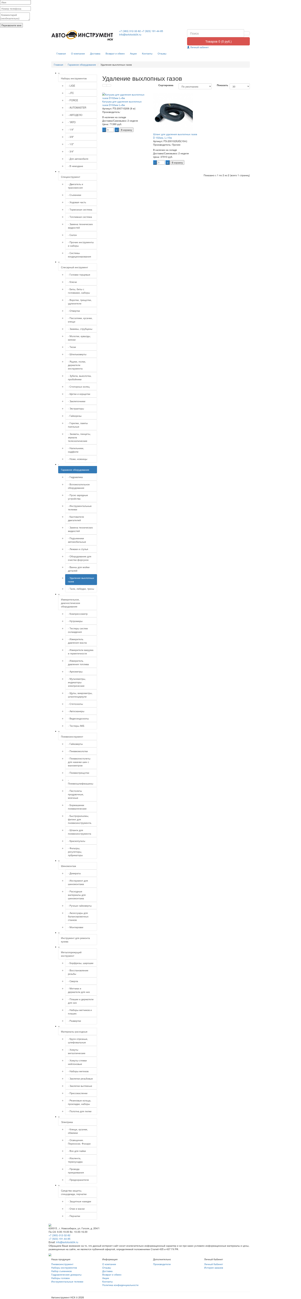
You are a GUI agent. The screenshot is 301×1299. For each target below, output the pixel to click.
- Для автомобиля (78, 158)
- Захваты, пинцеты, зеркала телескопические (79, 437)
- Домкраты (74, 873)
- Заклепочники (76, 401)
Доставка (95, 53)
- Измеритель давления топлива (78, 662)
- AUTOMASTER (77, 107)
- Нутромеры (75, 621)
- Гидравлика (75, 477)
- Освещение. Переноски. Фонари (79, 1141)
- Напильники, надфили (76, 449)
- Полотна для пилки (79, 1111)
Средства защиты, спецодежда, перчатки (74, 1192)
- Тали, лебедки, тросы (81, 588)
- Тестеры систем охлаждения (78, 630)
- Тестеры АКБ (76, 725)
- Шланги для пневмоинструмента (79, 831)
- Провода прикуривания (76, 1170)
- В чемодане (75, 166)
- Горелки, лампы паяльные (78, 424)
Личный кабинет (199, 47)
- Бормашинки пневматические (77, 806)
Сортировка (165, 85)
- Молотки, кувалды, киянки (79, 337)
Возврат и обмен (115, 53)
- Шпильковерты (77, 354)
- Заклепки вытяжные (80, 1085)
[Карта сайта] (50, 1254)
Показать (220, 85)
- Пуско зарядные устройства (78, 496)
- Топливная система (80, 216)
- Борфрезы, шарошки (80, 963)
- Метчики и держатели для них (79, 990)
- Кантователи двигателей (76, 518)
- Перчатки (74, 1216)
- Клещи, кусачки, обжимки (78, 1130)
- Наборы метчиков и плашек (80, 1011)
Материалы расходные (74, 1031)
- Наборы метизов (78, 1071)
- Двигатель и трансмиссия (75, 185)
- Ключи (72, 282)
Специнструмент (70, 176)
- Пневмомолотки (78, 751)
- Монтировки (75, 927)
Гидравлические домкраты (66, 1274)
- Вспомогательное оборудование (79, 486)
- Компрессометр (78, 613)
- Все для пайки (77, 1151)
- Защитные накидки (79, 1201)
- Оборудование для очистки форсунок (79, 558)
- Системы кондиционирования (79, 254)
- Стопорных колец (79, 386)
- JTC (71, 93)
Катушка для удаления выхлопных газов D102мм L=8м (122, 103)
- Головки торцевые (79, 274)
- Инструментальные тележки (80, 507)
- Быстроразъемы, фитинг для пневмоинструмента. (80, 819)
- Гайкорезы (75, 415)
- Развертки (74, 1020)
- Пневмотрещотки (78, 772)
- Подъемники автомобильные (77, 539)
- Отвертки (74, 310)
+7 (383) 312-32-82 (130, 31)
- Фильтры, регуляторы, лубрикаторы (75, 851)
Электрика (67, 1122)
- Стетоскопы (75, 704)
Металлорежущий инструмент (71, 953)
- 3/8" (71, 136)
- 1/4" (71, 129)
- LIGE (71, 85)
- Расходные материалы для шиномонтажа (77, 895)
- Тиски (72, 347)
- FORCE (73, 100)
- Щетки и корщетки (79, 394)
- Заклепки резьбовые (80, 1078)
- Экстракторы (76, 408)
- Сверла (73, 981)
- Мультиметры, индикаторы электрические (77, 682)
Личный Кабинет (213, 1264)
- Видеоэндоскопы (78, 718)
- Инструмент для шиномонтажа (78, 882)
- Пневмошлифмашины (80, 781)
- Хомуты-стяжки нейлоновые (77, 1062)
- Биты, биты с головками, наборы (79, 290)
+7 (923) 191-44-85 (152, 31)
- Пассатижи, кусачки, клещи (80, 319)
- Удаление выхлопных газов (81, 579)
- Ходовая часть (77, 202)
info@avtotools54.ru (130, 34)
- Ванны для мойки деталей (79, 568)
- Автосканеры (76, 711)
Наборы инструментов (74, 78)
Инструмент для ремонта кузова (75, 939)
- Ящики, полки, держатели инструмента (77, 365)
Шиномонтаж (68, 866)
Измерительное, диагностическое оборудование (70, 603)
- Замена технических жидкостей (80, 225)
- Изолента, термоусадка (75, 1159)
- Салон (72, 235)
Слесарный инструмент (74, 267)
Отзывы (162, 53)
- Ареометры (75, 671)
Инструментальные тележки (67, 1281)
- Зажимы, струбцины (80, 328)
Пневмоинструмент (72, 736)
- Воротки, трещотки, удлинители (80, 301)
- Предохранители (78, 1179)
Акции (133, 53)
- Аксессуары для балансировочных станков (78, 916)
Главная (61, 53)
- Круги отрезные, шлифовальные (78, 1040)
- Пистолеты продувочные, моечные (76, 794)
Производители (162, 1264)
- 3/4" (71, 151)
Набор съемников (61, 1271)
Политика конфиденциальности (120, 1285)
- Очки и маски (76, 1208)
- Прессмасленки (77, 1093)
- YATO (72, 122)
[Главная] (82, 35)
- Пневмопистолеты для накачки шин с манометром (79, 762)
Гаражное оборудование (75, 469)
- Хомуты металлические (76, 1051)
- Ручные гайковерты (80, 905)
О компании (78, 53)
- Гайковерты (75, 744)
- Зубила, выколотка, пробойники (79, 377)
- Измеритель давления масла (77, 640)
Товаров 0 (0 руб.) (218, 41)
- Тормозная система (80, 209)
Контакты (147, 53)
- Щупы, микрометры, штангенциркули (80, 694)
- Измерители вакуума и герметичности (80, 651)
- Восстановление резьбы (78, 972)
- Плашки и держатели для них (81, 1000)
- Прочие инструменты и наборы (81, 243)
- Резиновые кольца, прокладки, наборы (79, 1102)
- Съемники (74, 195)
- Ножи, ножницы (77, 459)
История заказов (213, 1267)
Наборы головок (60, 1278)
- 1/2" (71, 144)
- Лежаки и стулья (78, 549)
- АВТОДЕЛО (75, 115)
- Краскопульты (76, 841)
